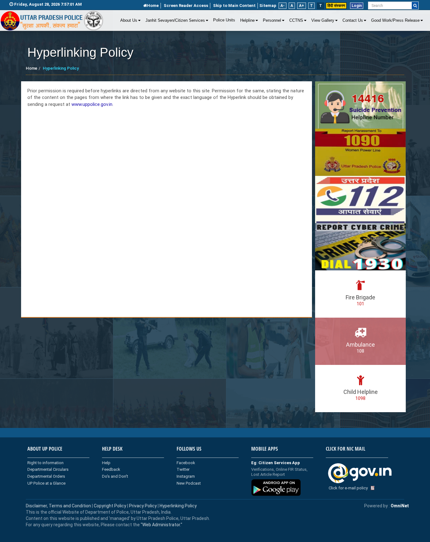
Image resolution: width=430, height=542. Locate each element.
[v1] (415, 5)
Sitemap (267, 5)
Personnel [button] (272, 20)
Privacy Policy (143, 505)
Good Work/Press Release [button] (395, 20)
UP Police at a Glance (46, 483)
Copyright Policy (110, 505)
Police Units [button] (224, 20)
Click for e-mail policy (348, 488)
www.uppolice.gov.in (91, 104)
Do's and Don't (115, 476)
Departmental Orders (46, 476)
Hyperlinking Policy (178, 505)
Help (106, 462)
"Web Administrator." (161, 524)
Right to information (45, 462)
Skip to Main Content (234, 5)
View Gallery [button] (322, 20)
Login (357, 5)
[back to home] (52, 21)
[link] (166, 199)
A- (282, 5)
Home (153, 5)
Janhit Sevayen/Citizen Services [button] (175, 20)
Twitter (183, 469)
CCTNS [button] (296, 20)
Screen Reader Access (186, 5)
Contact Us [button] (352, 20)
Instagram (186, 476)
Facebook (186, 462)
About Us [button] (128, 20)
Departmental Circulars (48, 469)
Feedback (111, 469)
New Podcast (189, 483)
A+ (301, 5)
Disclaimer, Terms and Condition (58, 505)
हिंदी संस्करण (336, 5)
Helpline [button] (247, 20)
